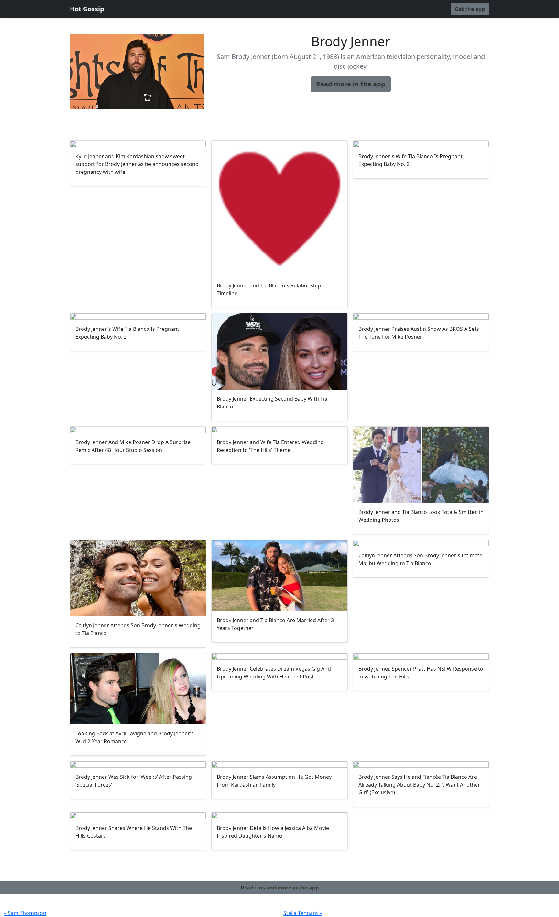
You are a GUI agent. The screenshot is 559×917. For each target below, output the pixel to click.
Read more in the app (350, 84)
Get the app (470, 9)
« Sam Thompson (25, 913)
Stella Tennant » (302, 913)
